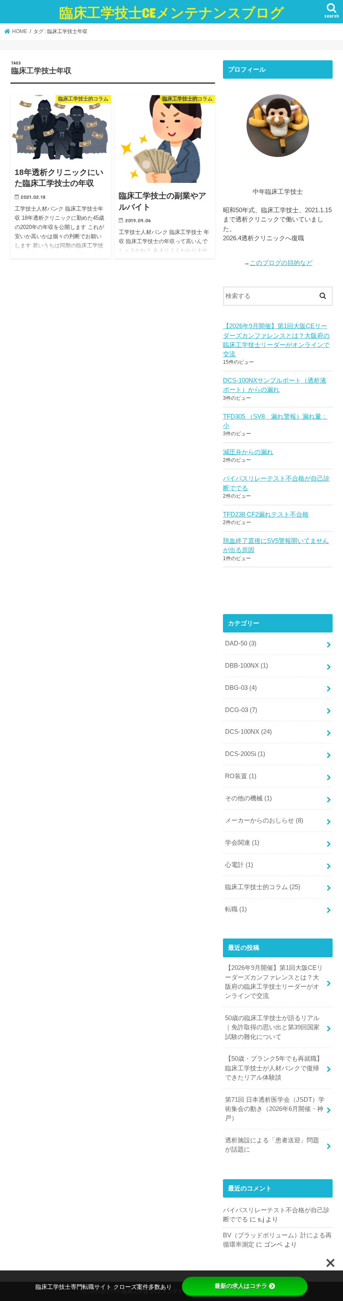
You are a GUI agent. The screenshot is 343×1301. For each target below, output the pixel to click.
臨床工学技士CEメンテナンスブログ (171, 12)
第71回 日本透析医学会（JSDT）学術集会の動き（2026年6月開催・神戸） (275, 1108)
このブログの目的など (281, 263)
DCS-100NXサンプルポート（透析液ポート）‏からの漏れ (274, 385)
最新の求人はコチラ (241, 1286)
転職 (236, 909)
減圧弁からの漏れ (248, 452)
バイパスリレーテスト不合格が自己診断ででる (276, 483)
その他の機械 (248, 798)
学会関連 (242, 842)
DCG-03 (241, 710)
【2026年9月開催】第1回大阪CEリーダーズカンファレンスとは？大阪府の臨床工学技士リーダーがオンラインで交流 (276, 340)
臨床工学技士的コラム (262, 887)
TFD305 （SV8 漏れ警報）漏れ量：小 (275, 421)
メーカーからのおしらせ (264, 820)
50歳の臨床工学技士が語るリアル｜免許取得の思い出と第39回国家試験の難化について (272, 1027)
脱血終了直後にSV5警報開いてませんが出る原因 (276, 545)
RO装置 (240, 776)
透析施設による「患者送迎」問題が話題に (272, 1145)
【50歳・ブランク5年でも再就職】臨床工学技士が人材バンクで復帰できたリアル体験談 (274, 1067)
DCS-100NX (248, 731)
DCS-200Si (245, 754)
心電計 (239, 864)
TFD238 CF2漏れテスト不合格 (266, 514)
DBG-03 (241, 687)
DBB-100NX (246, 665)
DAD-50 (240, 643)
